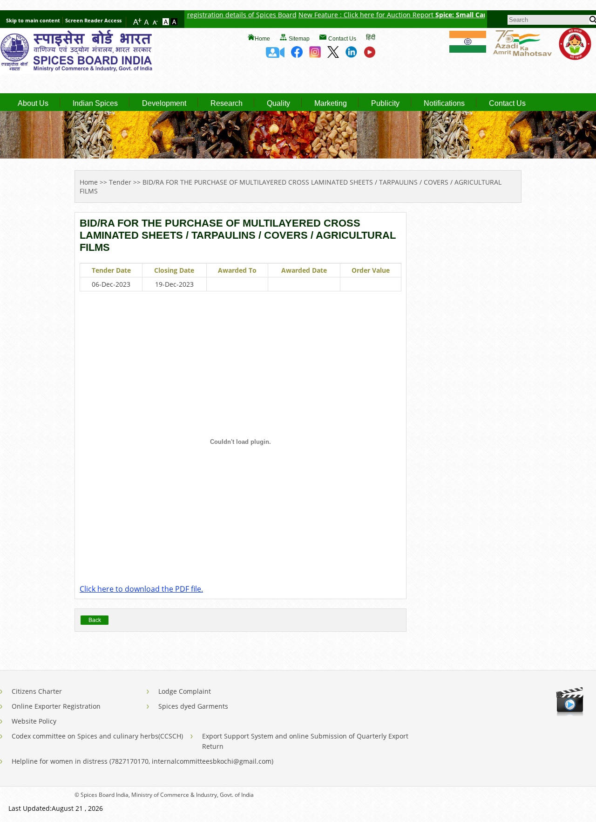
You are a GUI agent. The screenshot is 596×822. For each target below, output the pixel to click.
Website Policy (34, 721)
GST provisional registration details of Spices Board (201, 14)
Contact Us (342, 38)
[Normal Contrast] (167, 22)
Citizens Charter (37, 691)
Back (94, 620)
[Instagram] (315, 55)
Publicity (385, 103)
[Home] (77, 71)
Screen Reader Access (93, 20)
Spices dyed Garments (193, 706)
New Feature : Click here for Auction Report (351, 14)
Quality (278, 103)
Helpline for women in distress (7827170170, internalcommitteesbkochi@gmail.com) (142, 761)
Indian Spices (95, 103)
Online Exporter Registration (56, 706)
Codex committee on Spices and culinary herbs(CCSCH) (97, 736)
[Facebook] (297, 55)
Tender (120, 182)
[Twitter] (333, 55)
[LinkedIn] (351, 55)
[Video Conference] (275, 55)
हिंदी (370, 37)
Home (262, 38)
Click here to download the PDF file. (141, 589)
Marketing (330, 103)
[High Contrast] (174, 22)
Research (226, 103)
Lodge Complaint (184, 691)
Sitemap (299, 38)
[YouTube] (369, 55)
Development (164, 103)
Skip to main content (33, 20)
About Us (33, 103)
